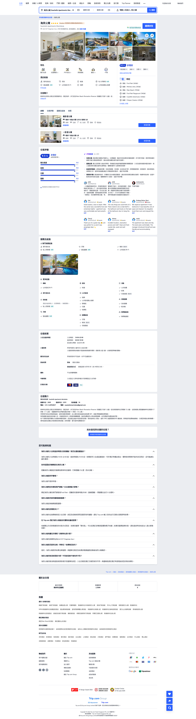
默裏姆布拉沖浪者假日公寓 (86, 605)
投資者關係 (92, 657)
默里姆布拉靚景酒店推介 (47, 629)
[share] (169, 701)
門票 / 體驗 (61, 3)
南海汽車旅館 (101, 605)
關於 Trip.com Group (70, 674)
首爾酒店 (115, 637)
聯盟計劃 (92, 664)
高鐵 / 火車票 (37, 3)
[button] (144, 3)
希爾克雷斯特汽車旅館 (84, 613)
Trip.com (108, 572)
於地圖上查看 (124, 103)
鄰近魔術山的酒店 (60, 621)
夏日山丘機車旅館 (125, 609)
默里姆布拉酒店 (143, 572)
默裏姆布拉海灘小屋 (94, 609)
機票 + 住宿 (72, 3)
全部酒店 (92, 671)
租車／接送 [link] (49, 3)
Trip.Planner (126, 3)
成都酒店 (50, 641)
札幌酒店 (58, 641)
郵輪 (89, 3)
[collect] (169, 694)
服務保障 (42, 661)
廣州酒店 (71, 637)
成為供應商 (92, 674)
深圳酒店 (42, 637)
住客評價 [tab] (50, 111)
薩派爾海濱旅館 (65, 609)
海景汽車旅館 (53, 605)
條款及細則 (67, 668)
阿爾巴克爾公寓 (97, 613)
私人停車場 (46, 250)
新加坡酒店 (65, 641)
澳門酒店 (108, 637)
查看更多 (43, 98)
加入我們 (67, 664)
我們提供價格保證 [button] (135, 27)
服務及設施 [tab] (61, 111)
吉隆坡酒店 (42, 641)
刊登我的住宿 (93, 668)
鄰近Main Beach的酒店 (46, 621)
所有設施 (43, 88)
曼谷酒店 (93, 637)
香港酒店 (49, 637)
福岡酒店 (122, 637)
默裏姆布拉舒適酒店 (45, 613)
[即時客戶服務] (169, 708)
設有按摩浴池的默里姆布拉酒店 (66, 629)
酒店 (114, 572)
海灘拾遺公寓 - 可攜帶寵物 (67, 605)
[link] (166, 3)
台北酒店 (78, 637)
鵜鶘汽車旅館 (43, 605)
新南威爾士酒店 (131, 572)
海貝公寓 (45, 23)
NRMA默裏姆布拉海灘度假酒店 (49, 609)
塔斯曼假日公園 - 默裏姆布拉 (128, 605)
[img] (62, 46)
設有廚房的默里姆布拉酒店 (108, 629)
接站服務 (84, 250)
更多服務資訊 (43, 664)
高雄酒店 (74, 641)
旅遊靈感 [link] (137, 3)
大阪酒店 (100, 637)
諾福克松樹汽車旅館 (59, 613)
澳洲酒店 (121, 572)
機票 (27, 3)
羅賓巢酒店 (71, 613)
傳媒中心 (67, 661)
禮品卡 (81, 3)
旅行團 (116, 3)
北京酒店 (130, 637)
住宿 (20, 3)
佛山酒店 (144, 637)
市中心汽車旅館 (112, 605)
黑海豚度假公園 (138, 609)
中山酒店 (137, 637)
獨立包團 (107, 3)
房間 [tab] (42, 111)
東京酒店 (64, 637)
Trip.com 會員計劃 (94, 661)
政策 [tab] (69, 111)
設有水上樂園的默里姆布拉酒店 (88, 629)
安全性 (91, 678)
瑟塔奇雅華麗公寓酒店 (79, 609)
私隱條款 (67, 671)
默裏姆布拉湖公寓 (110, 613)
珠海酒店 (56, 637)
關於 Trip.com (68, 657)
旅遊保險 (97, 3)
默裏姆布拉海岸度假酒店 (110, 609)
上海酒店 (86, 637)
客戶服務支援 (43, 657)
